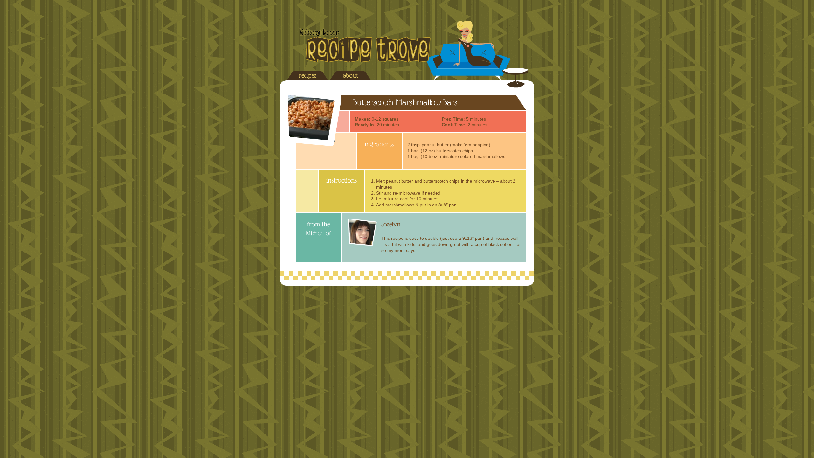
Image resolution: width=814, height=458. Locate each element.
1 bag (413, 150)
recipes (307, 75)
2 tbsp (413, 144)
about (350, 75)
